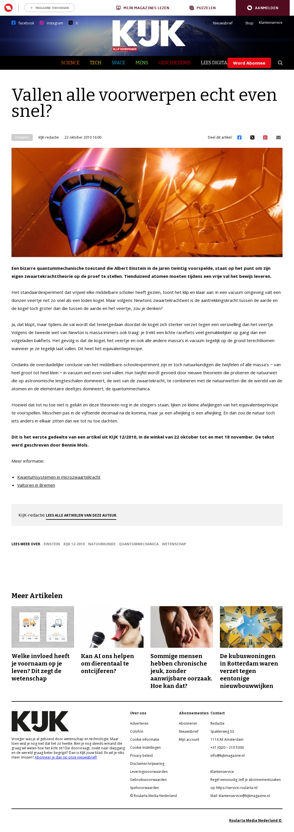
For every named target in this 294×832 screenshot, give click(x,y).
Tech (95, 62)
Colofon (136, 731)
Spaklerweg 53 (222, 731)
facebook (26, 23)
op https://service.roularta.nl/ (234, 787)
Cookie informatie (144, 739)
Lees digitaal (217, 62)
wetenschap (174, 544)
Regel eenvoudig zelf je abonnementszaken (245, 779)
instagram (55, 23)
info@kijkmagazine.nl (227, 755)
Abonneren (188, 723)
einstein (52, 544)
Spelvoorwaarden (144, 787)
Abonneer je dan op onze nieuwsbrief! (66, 757)
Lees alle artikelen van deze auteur (81, 515)
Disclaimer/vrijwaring (147, 763)
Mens (142, 62)
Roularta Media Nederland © (256, 820)
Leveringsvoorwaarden (149, 771)
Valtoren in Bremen (36, 485)
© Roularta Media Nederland (153, 795)
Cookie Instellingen (145, 747)
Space (118, 62)
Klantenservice (271, 22)
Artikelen (22, 137)
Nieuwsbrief (223, 23)
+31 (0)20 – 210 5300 (227, 747)
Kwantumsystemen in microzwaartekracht (58, 477)
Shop (249, 23)
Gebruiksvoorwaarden (148, 779)
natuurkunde (101, 544)
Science (70, 62)
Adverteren (139, 723)
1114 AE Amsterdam (226, 739)
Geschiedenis (174, 62)
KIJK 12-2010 (74, 544)
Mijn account (189, 739)
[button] (263, 8)
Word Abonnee (249, 63)
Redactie (217, 723)
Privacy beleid (141, 755)
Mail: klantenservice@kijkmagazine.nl (240, 795)
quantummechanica (138, 544)
